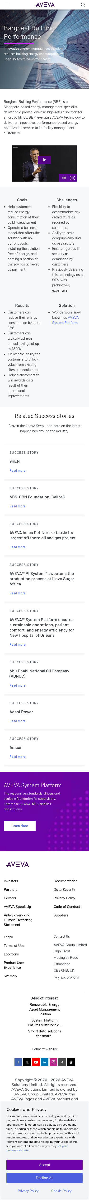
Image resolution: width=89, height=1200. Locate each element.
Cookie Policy (61, 1191)
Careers (10, 898)
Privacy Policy (28, 1191)
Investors (11, 881)
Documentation (65, 881)
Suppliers (61, 915)
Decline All (44, 1178)
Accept (44, 1164)
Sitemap (10, 976)
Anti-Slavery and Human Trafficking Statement (18, 920)
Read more (17, 470)
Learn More (19, 826)
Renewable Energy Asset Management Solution (44, 1009)
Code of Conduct (67, 907)
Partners (10, 889)
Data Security (64, 889)
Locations (11, 954)
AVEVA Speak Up (17, 907)
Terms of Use (14, 946)
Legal (8, 937)
